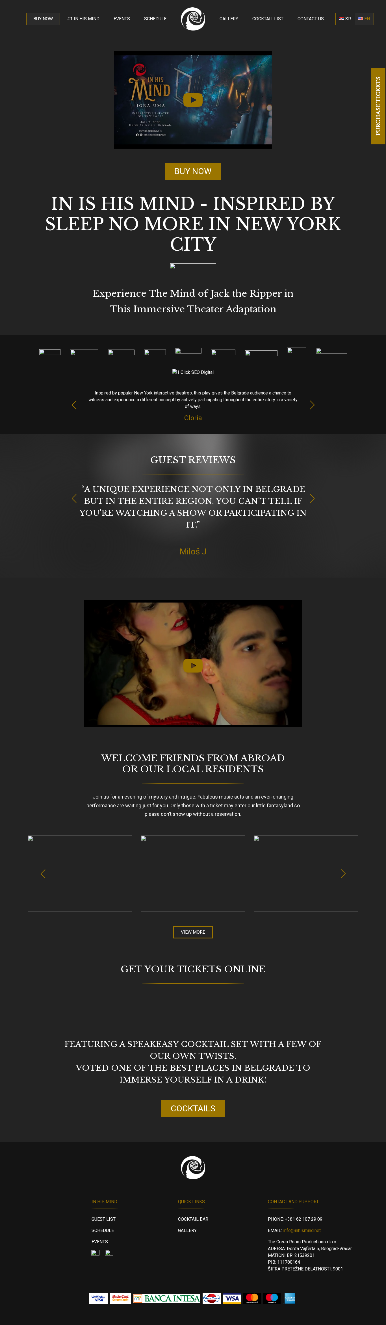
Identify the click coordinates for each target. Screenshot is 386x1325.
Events (122, 18)
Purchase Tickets (378, 106)
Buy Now (43, 18)
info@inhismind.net (302, 1230)
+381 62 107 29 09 (303, 1219)
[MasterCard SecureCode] (120, 1298)
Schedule (155, 18)
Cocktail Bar (193, 1219)
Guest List (104, 1219)
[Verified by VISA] (98, 1298)
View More (193, 932)
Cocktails (193, 1108)
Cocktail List (267, 18)
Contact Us (311, 18)
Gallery (229, 18)
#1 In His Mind (83, 18)
